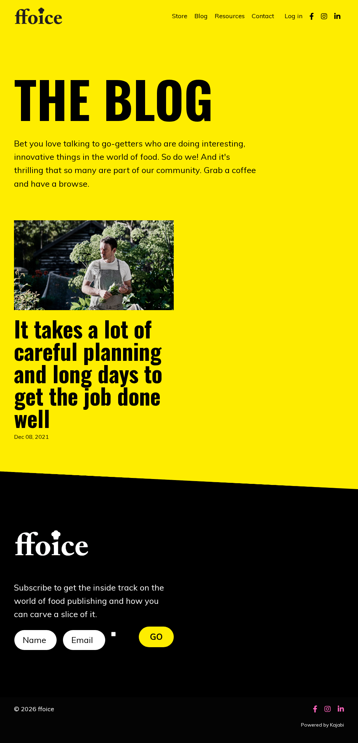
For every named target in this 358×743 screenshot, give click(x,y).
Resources (230, 16)
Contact (263, 16)
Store (179, 16)
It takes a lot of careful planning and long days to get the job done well (88, 373)
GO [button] (156, 636)
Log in (293, 16)
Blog (201, 16)
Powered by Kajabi (322, 725)
